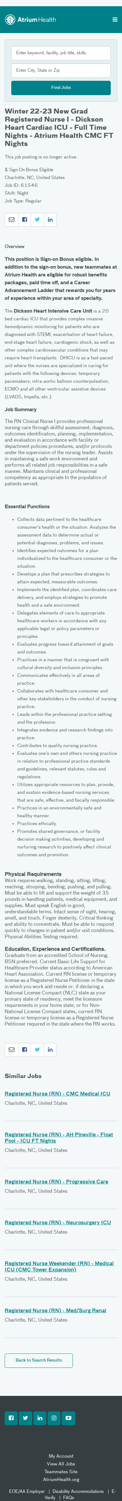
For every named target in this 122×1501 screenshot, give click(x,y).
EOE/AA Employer (27, 1491)
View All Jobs (61, 1464)
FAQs (68, 1498)
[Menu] (115, 20)
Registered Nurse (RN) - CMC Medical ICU (57, 1094)
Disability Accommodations (78, 1491)
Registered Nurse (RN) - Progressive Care (56, 1182)
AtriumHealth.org (61, 1479)
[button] (11, 220)
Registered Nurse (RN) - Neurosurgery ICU (58, 1223)
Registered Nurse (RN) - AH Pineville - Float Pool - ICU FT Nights (59, 1138)
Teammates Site (61, 1471)
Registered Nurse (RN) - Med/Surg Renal (55, 1311)
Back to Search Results (39, 1360)
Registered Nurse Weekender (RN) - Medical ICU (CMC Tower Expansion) (59, 1267)
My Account (61, 1456)
